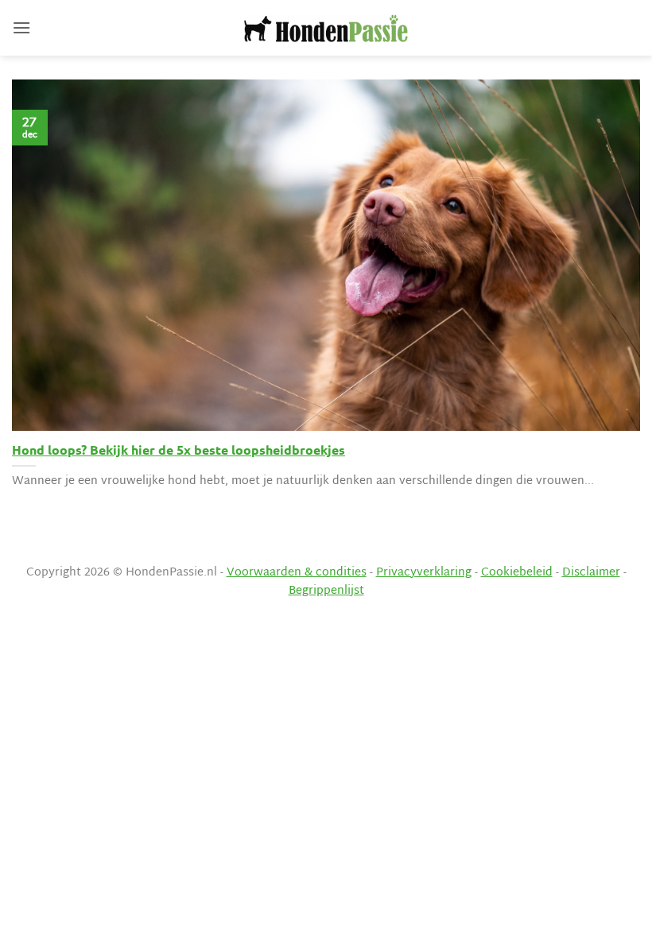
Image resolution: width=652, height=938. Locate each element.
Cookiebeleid (517, 572)
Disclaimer (591, 572)
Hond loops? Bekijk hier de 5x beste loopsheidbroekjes (178, 450)
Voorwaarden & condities (297, 572)
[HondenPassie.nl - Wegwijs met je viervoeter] (326, 28)
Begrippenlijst (326, 591)
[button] (21, 27)
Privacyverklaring (424, 572)
